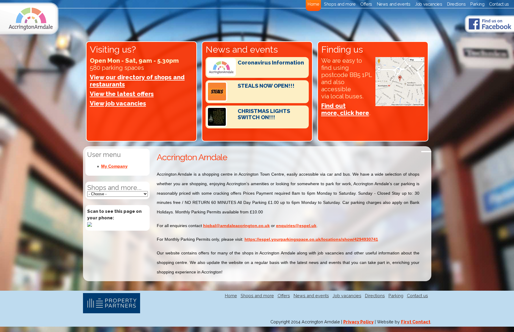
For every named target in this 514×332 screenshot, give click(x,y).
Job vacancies (428, 4)
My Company (114, 166)
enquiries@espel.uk (296, 225)
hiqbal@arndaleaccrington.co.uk (236, 225)
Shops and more (339, 4)
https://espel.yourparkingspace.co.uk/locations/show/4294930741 (311, 239)
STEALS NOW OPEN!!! (266, 86)
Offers (366, 4)
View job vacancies (118, 103)
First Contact (415, 321)
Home (313, 4)
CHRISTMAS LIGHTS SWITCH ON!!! (264, 114)
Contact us (499, 4)
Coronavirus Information (271, 62)
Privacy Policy (358, 321)
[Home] (29, 33)
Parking (477, 4)
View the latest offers (122, 93)
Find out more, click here (345, 109)
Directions (456, 4)
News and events (393, 4)
